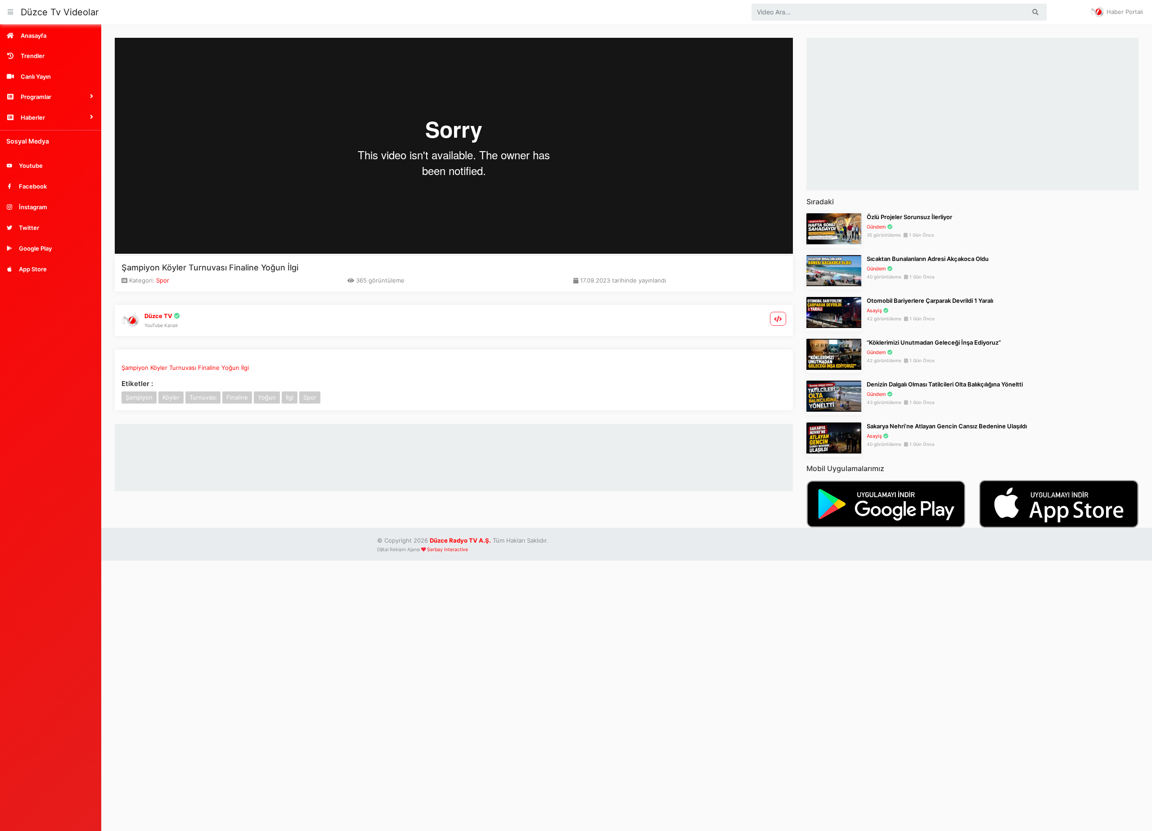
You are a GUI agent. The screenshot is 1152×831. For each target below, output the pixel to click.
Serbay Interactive (447, 550)
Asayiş (874, 310)
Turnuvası (202, 397)
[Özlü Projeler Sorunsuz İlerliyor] (833, 228)
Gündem (876, 227)
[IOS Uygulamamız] (1058, 503)
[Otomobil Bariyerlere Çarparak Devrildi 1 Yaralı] (833, 311)
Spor (162, 280)
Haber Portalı (1124, 11)
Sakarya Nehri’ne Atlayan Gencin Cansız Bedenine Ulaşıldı (947, 426)
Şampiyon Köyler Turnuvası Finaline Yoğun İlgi (185, 367)
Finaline (237, 397)
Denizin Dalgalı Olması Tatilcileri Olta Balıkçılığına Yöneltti (945, 384)
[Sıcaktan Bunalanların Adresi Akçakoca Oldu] (833, 270)
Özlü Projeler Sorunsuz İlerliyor (909, 216)
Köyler (171, 397)
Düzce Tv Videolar (60, 12)
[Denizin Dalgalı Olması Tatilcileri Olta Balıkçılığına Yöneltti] (833, 395)
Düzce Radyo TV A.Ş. (460, 540)
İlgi (289, 397)
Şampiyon (139, 397)
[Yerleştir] (778, 319)
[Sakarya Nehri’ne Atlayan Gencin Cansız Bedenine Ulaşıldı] (833, 437)
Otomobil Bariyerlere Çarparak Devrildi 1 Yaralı (930, 300)
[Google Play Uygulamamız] (886, 503)
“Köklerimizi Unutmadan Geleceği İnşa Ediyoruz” (934, 342)
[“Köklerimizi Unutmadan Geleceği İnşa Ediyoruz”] (833, 353)
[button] (50, 96)
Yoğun (267, 397)
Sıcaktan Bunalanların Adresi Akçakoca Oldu (928, 258)
